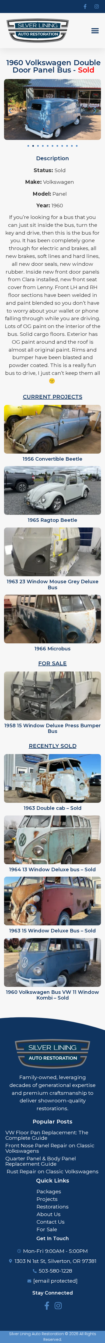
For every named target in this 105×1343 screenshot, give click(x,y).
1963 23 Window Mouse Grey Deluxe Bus (53, 585)
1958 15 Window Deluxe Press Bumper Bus (52, 729)
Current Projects (52, 397)
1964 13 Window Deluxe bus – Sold (52, 870)
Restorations (53, 1206)
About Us (49, 1214)
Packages (49, 1191)
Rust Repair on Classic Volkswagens (53, 1171)
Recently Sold (52, 746)
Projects (47, 1199)
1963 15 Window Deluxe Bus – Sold (52, 931)
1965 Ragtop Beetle (52, 520)
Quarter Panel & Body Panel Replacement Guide (40, 1161)
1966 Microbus (52, 649)
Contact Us (51, 1221)
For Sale (52, 663)
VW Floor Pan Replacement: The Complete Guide (46, 1135)
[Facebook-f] (47, 1306)
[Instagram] (58, 1306)
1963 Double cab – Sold (53, 808)
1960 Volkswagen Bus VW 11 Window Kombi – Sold (52, 995)
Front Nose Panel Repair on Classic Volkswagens (49, 1148)
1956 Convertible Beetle (52, 459)
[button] (95, 31)
